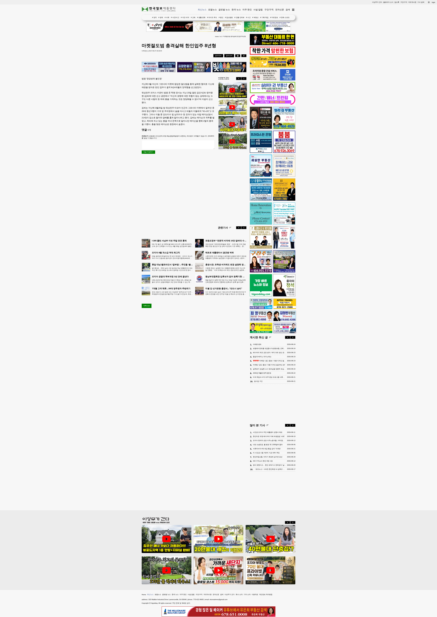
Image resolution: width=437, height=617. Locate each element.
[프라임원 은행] (261, 142)
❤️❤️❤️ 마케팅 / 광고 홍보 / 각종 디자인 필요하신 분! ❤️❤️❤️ (269, 361)
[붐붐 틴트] (284, 142)
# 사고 (248, 17)
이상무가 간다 (377, 2)
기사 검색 (420, 2)
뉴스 (221, 36)
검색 (288, 9)
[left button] (238, 78)
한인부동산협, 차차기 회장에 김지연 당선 (267, 457)
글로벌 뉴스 (224, 9)
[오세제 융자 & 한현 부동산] (272, 45)
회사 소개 (239, 594)
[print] (237, 55)
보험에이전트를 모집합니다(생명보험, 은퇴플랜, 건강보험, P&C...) (269, 348)
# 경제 (160, 17)
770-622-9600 (198, 599)
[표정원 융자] (194, 67)
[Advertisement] (232, 186)
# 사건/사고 (175, 17)
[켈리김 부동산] (284, 118)
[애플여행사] (284, 304)
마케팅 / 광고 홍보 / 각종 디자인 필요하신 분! (269, 365)
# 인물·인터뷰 (239, 17)
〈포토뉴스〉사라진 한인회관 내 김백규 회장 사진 (270, 469)
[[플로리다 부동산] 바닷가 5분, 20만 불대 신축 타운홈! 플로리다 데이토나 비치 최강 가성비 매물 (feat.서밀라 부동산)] (232, 107)
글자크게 (229, 55)
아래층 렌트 (257, 344)
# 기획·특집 (264, 17)
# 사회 (167, 17)
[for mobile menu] (293, 9)
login (433, 2)
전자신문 (279, 9)
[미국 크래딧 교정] (229, 67)
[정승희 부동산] (284, 261)
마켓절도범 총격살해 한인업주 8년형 (234, 36)
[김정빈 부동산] (284, 316)
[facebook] (243, 55)
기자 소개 (247, 594)
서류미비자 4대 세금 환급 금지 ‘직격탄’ (267, 449)
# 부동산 (255, 17)
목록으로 (146, 306)
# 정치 (154, 17)
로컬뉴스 (212, 9)
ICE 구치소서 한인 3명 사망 (263, 461)
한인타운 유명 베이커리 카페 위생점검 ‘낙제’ (269, 436)
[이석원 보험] (272, 54)
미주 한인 (247, 9)
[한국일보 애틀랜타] (159, 10)
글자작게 (218, 55)
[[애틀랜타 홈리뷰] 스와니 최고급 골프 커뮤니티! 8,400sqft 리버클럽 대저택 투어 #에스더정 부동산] (232, 141)
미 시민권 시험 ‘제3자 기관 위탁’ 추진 (266, 453)
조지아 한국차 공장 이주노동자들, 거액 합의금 (269, 440)
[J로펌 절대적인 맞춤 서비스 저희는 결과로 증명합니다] (261, 237)
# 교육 (193, 17)
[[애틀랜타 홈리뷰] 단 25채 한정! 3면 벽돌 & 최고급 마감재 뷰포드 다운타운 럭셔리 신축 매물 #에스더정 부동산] (270, 570)
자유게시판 (412, 2)
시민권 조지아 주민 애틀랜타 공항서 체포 (267, 432)
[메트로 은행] (284, 166)
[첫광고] (267, 26)
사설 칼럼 (258, 9)
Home (144, 594)
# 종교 (221, 17)
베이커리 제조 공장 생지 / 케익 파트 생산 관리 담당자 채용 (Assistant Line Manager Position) (269, 352)
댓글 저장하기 (148, 152)
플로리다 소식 (388, 2)
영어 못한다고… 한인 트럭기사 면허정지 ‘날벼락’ (269, 465)
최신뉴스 (202, 9)
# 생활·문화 (201, 17)
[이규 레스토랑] (169, 26)
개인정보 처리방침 (265, 594)
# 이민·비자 (185, 17)
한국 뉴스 (236, 9)
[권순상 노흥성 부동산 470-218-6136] (158, 67)
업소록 (396, 2)
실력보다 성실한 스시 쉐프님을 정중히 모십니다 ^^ (269, 369)
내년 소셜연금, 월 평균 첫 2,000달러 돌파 (268, 444)
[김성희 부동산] (218, 26)
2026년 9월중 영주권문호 (262, 373)
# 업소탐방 (229, 17)
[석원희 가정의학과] (261, 304)
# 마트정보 (274, 17)
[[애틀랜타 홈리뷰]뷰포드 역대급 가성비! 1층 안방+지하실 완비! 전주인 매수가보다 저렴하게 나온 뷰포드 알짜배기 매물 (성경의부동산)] (232, 90)
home (217, 36)
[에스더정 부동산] (284, 237)
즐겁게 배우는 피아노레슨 (262, 357)
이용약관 (255, 594)
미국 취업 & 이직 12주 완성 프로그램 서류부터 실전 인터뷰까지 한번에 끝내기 (269, 377)
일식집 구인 (258, 381)
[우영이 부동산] (272, 67)
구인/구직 (403, 2)
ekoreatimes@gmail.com (218, 599)
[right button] (243, 78)
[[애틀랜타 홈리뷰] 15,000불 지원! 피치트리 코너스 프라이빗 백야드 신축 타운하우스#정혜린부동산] (218, 570)
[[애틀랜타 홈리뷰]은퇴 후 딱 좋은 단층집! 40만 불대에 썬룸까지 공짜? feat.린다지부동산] (232, 124)
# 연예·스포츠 (285, 17)
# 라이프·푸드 (212, 17)
